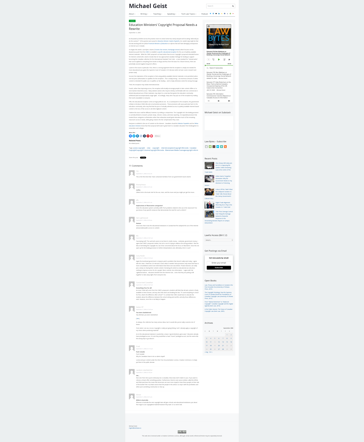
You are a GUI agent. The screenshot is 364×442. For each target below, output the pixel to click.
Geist (148, 6)
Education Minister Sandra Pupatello (169, 41)
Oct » (210, 352)
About (131, 14)
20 (219, 345)
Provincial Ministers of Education (158, 43)
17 (206, 345)
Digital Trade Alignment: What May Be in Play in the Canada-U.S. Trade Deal (224, 205)
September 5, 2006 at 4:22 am (144, 174)
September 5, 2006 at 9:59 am (144, 220)
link (138, 318)
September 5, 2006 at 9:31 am (144, 202)
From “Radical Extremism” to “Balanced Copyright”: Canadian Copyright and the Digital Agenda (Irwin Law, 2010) (219, 304)
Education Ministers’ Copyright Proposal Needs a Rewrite (163, 27)
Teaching (157, 14)
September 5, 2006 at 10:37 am (144, 285)
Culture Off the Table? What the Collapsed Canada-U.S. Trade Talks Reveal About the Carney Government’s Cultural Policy (219, 193)
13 (219, 342)
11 (210, 342)
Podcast (204, 14)
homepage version (174, 49)
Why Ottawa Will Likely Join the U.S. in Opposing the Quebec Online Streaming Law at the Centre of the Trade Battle (218, 167)
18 (210, 345)
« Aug (206, 352)
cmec (148, 148)
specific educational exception (167, 52)
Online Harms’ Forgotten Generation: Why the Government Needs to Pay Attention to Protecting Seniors (218, 180)
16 (231, 342)
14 (223, 342)
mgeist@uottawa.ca (135, 428)
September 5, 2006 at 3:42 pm (144, 372)
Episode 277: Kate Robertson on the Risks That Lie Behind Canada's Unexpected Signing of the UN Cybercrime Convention (219, 85)
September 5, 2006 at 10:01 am (144, 238)
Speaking (171, 14)
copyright (155, 148)
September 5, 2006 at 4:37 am (144, 187)
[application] (219, 44)
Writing (143, 14)
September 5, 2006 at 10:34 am (144, 258)
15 (227, 342)
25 (210, 349)
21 (223, 345)
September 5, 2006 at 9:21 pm (144, 397)
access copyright (139, 148)
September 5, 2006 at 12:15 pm (144, 349)
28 (223, 349)
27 (219, 349)
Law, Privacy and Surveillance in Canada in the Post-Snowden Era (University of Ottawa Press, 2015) (219, 287)
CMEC (147, 52)
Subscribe (219, 268)
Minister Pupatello (183, 123)
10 (206, 342)
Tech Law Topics (188, 14)
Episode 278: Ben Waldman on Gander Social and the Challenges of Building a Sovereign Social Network (219, 74)
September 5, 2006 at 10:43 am (144, 309)
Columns (132, 21)
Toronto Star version (161, 49)
